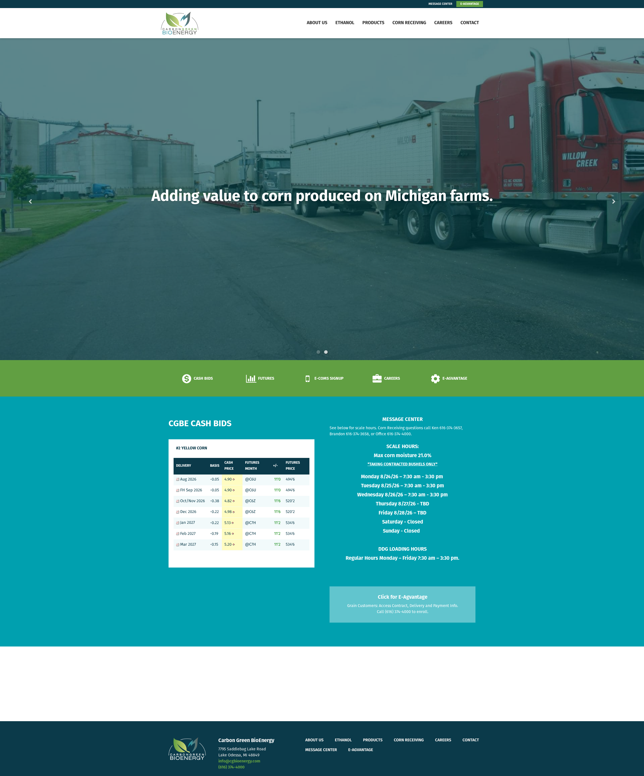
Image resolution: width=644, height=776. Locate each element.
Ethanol (344, 23)
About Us (317, 23)
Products (373, 23)
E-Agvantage (360, 750)
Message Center (321, 750)
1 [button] (318, 352)
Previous (38, 199)
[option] (322, 199)
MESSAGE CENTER (440, 4)
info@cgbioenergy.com (239, 761)
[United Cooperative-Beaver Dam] (192, 23)
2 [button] (325, 352)
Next (606, 199)
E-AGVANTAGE (469, 4)
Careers (443, 23)
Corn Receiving (409, 23)
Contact (469, 23)
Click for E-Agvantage (402, 597)
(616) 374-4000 (231, 767)
